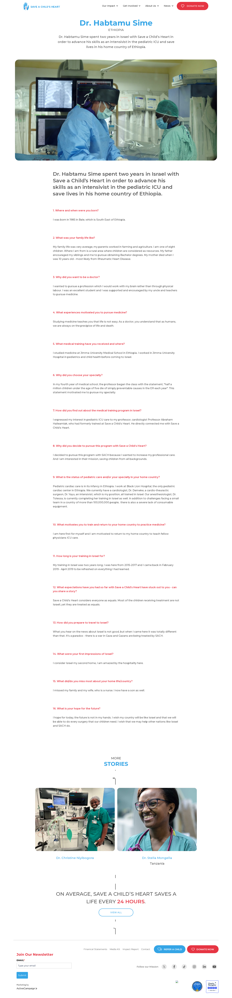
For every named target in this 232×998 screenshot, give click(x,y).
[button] (111, 6)
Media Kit (115, 949)
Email (21, 960)
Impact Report (131, 949)
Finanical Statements (95, 949)
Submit (22, 975)
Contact (145, 949)
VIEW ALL (116, 912)
